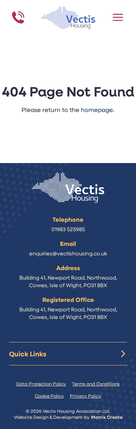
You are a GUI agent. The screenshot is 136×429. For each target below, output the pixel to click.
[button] (118, 17)
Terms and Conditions (96, 384)
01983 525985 (68, 229)
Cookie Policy (49, 396)
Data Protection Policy (41, 384)
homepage (97, 109)
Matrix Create (106, 417)
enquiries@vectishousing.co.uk (68, 253)
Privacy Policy (85, 396)
